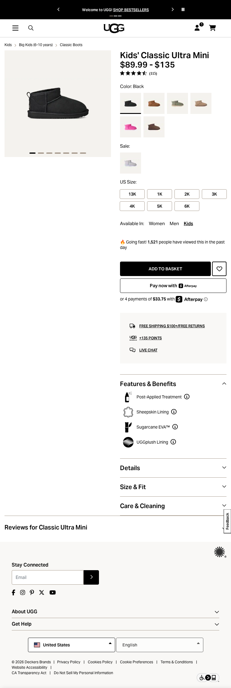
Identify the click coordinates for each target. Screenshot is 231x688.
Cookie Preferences (136, 662)
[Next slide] (172, 9)
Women (157, 223)
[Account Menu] (197, 28)
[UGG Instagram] (22, 592)
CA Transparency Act (29, 673)
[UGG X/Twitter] (42, 592)
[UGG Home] (114, 27)
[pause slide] (183, 9)
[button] (32, 153)
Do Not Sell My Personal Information (83, 673)
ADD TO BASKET (165, 269)
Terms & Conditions (177, 662)
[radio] (130, 103)
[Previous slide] (58, 9)
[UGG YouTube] (52, 592)
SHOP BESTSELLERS (131, 10)
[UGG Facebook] (13, 592)
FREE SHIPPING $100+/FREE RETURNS (172, 326)
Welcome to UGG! (97, 10)
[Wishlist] (219, 269)
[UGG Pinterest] (32, 592)
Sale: (125, 146)
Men (174, 223)
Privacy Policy (68, 662)
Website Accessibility (29, 667)
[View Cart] (212, 28)
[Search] (31, 28)
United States (56, 645)
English (130, 645)
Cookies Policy (100, 662)
